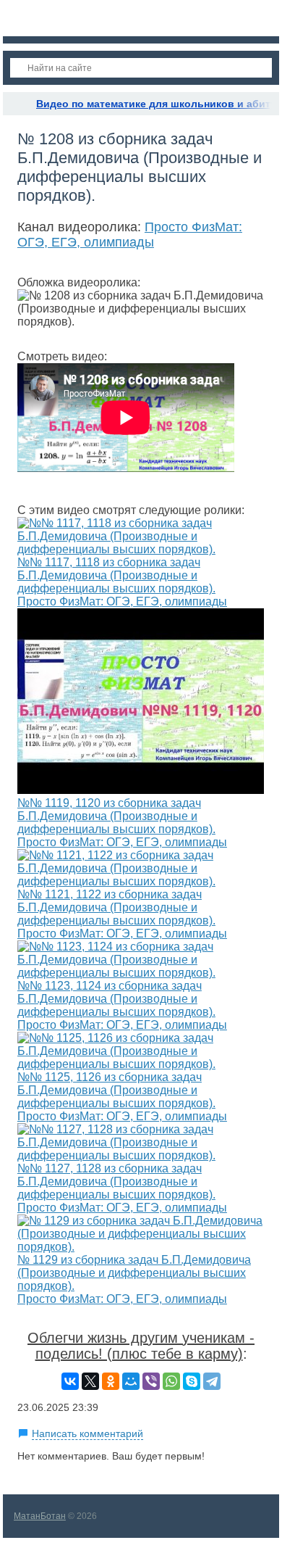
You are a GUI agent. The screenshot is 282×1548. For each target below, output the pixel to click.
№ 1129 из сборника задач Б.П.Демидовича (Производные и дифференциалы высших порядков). (134, 1273)
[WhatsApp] (171, 1381)
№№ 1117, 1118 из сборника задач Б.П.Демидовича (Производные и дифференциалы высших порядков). (116, 575)
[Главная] (16, 103)
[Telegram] (212, 1381)
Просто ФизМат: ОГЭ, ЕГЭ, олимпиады (129, 234)
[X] (90, 1381)
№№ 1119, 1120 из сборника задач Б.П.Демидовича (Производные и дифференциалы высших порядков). (116, 816)
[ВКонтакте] (70, 1381)
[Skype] (191, 1381)
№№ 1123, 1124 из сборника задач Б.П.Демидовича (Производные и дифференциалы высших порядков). (116, 999)
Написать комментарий (87, 1433)
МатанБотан (40, 1516)
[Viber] (151, 1381)
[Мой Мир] (131, 1381)
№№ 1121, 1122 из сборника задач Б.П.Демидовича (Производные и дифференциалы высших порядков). (116, 907)
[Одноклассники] (110, 1381)
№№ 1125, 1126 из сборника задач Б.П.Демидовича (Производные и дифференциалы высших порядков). (116, 1090)
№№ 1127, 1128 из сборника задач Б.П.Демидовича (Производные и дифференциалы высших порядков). (116, 1181)
